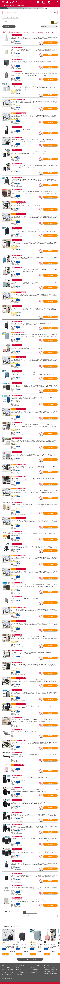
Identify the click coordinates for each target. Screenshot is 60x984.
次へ (50, 916)
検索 (55, 12)
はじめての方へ (34, 972)
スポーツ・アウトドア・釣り (15, 8)
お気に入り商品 (6, 967)
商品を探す (5, 965)
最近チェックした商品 (7, 969)
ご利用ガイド (19, 974)
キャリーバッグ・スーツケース (36, 8)
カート (17, 967)
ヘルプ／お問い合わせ (36, 965)
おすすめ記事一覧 (20, 965)
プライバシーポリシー (49, 967)
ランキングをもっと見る (30, 959)
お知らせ (33, 967)
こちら (19, 978)
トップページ (3, 8)
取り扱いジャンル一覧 (7, 972)
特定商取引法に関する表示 (50, 973)
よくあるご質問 (34, 969)
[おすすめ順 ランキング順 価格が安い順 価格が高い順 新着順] (48, 26)
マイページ (18, 969)
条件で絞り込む (9, 26)
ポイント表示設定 (20, 972)
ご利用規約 (46, 965)
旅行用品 (25, 8)
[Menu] (3, 2)
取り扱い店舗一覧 (6, 974)
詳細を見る (50, 42)
